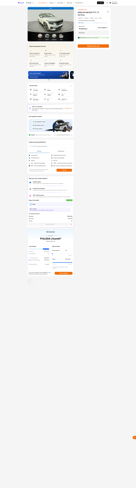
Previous (30, 20)
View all (64, 170)
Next (70, 20)
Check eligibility (63, 273)
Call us (101, 3)
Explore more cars (93, 46)
